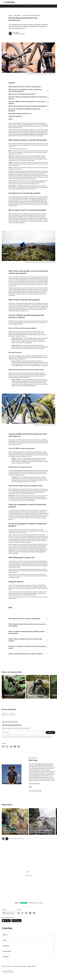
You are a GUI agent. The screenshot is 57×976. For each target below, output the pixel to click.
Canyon (10, 15)
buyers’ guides (28, 593)
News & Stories (17, 15)
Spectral (20, 481)
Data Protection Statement (46, 737)
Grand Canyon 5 (31, 348)
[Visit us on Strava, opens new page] (14, 746)
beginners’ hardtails (13, 595)
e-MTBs (25, 595)
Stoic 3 (28, 463)
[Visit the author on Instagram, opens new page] (30, 786)
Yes (6, 714)
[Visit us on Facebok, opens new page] (3, 746)
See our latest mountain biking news (31, 15)
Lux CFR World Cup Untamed (28, 385)
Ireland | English (8, 971)
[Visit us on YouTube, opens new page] (11, 746)
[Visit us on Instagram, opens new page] (7, 746)
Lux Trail (26, 500)
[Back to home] (9, 2)
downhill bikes (32, 595)
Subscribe (50, 732)
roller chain (42, 180)
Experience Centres (38, 586)
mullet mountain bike (37, 199)
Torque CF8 (34, 365)
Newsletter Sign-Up (9, 913)
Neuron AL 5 (29, 342)
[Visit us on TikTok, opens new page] (18, 746)
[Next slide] (6, 838)
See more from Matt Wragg (35, 790)
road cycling (37, 277)
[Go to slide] (32, 838)
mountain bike (15, 145)
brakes (25, 196)
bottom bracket (22, 186)
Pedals (10, 218)
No (13, 714)
